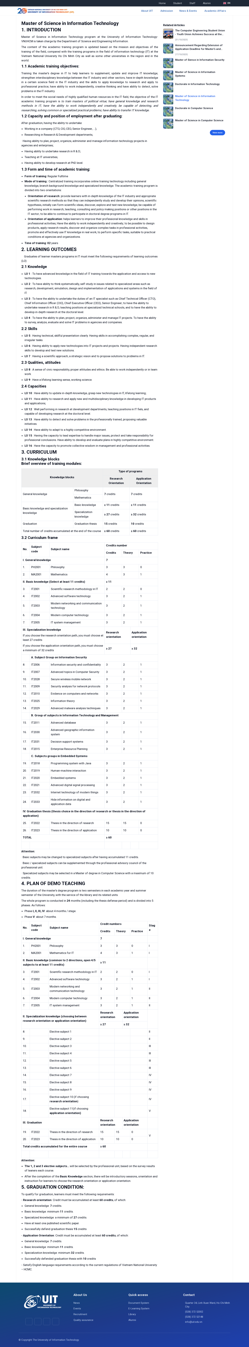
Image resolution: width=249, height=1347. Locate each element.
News (77, 1302)
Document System (138, 1302)
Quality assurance (83, 1320)
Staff (192, 3)
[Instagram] (46, 1321)
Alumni (207, 3)
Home (162, 3)
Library (132, 1314)
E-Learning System (138, 1308)
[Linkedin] (55, 1321)
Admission (166, 10)
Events (77, 1308)
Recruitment (80, 1314)
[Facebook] (28, 1321)
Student (177, 3)
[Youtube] (37, 1321)
